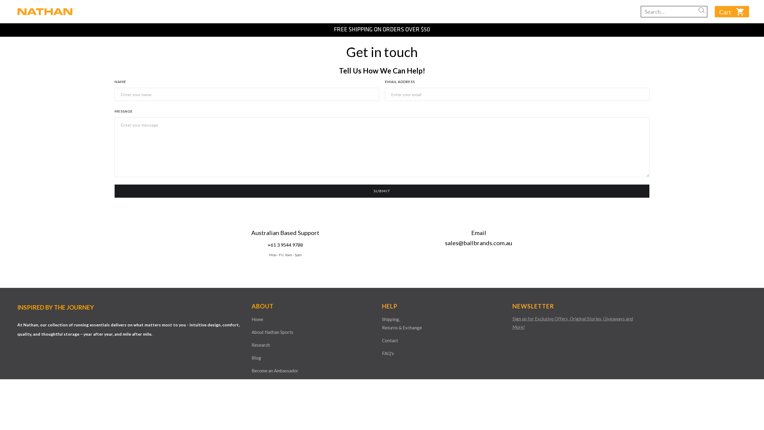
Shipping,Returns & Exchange (402, 323)
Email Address (400, 81)
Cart (725, 12)
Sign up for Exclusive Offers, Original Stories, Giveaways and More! (572, 323)
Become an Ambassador (275, 370)
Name (120, 81)
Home (257, 319)
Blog (256, 357)
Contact (390, 340)
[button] (752, 27)
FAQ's (388, 353)
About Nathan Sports (272, 332)
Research (261, 345)
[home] (45, 12)
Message (124, 111)
